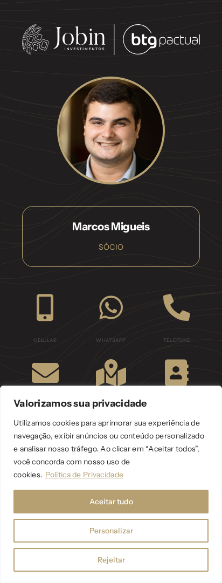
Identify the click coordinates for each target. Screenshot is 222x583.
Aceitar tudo (111, 501)
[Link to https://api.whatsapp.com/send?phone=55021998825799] (111, 307)
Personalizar (111, 531)
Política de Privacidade (84, 474)
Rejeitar (111, 560)
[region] (111, 484)
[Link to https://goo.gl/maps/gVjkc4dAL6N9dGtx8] (111, 372)
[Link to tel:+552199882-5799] (45, 307)
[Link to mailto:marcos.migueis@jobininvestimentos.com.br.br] (45, 372)
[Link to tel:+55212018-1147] (176, 307)
